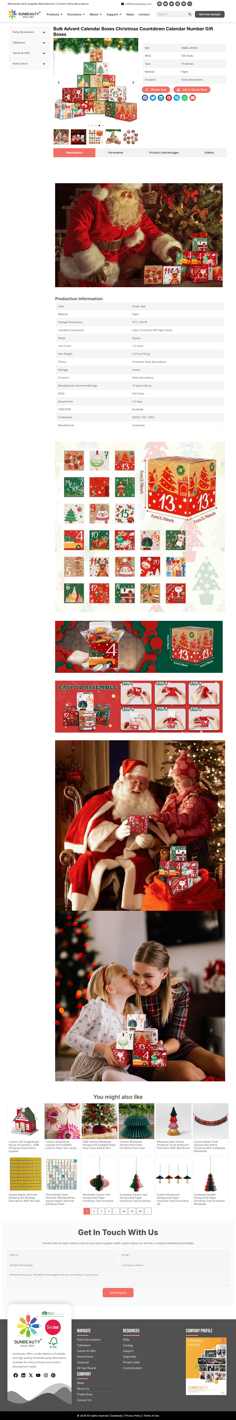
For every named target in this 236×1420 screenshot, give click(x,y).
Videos (209, 152)
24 (123, 1211)
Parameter (116, 152)
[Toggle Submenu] (44, 32)
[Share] (224, 4)
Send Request (118, 1292)
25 (132, 1211)
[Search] (190, 14)
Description (74, 152)
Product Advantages (164, 152)
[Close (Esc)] (232, 4)
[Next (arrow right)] (230, 710)
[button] (89, 125)
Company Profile (199, 1331)
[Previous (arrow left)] (6, 710)
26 (140, 1211)
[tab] (74, 152)
